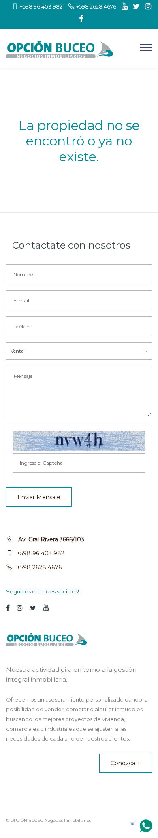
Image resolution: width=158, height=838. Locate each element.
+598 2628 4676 (39, 567)
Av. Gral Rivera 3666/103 (50, 539)
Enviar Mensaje (38, 497)
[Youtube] (122, 6)
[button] (79, 351)
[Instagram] (146, 6)
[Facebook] (79, 19)
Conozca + (126, 763)
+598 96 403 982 (40, 553)
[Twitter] (134, 6)
